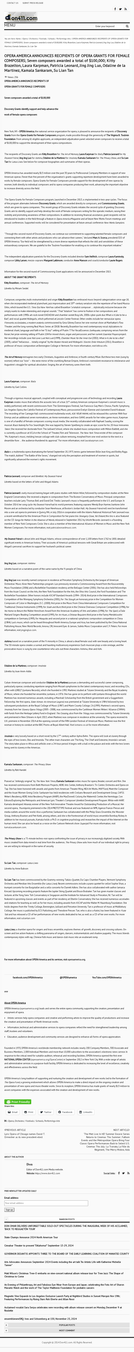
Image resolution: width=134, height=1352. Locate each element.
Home (18, 38)
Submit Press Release (33, 3)
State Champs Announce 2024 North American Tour (31, 1237)
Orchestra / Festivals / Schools (28, 1120)
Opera (11, 1120)
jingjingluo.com (28, 630)
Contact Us (12, 3)
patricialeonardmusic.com (63, 527)
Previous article (15, 1130)
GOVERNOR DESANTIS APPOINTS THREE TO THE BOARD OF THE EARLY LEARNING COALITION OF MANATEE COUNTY (66, 1253)
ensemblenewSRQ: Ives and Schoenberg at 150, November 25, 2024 (40, 1318)
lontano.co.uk (81, 724)
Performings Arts (52, 1120)
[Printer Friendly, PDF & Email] (17, 1101)
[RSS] (125, 8)
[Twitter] (120, 8)
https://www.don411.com (47, 1173)
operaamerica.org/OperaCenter (47, 1059)
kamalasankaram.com (15, 827)
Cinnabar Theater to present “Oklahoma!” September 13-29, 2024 (38, 1245)
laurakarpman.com (94, 440)
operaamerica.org (29, 1008)
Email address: (11, 1197)
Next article (121, 1130)
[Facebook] (115, 8)
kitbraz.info (101, 345)
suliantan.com (28, 918)
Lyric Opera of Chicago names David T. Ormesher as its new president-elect (24, 1135)
